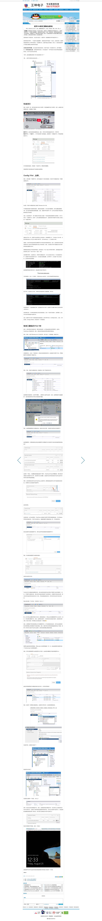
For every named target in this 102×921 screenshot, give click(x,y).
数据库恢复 (61, 9)
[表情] (25, 897)
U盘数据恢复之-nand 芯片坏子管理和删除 (52, 890)
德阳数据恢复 (41, 907)
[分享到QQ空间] (56, 876)
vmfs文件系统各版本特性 (31, 880)
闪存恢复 (66, 9)
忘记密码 (28, 0)
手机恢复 (46, 9)
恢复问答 (40, 9)
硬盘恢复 (51, 9)
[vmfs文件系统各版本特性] (19, 460)
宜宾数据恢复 (66, 907)
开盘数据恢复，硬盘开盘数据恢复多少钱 (31, 886)
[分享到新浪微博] (58, 876)
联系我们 (71, 9)
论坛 (27, 907)
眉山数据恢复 (31, 907)
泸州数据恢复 (71, 907)
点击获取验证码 (46, 904)
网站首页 (25, 9)
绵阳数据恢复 (46, 907)
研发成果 (30, 9)
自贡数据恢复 (61, 907)
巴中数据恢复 (56, 907)
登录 (23, 0)
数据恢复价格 (35, 9)
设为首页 (74, 0)
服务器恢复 (56, 9)
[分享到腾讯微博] (59, 876)
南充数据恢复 (51, 907)
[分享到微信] (62, 876)
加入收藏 (71, 0)
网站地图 (24, 907)
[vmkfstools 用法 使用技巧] (82, 460)
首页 (27, 21)
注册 (25, 0)
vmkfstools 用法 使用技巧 (31, 879)
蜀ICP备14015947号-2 (51, 918)
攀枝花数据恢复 (76, 907)
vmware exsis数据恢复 (38, 21)
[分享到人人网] (61, 876)
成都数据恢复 (36, 907)
